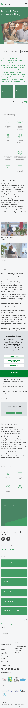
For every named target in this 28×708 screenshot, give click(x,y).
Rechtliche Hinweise (14, 373)
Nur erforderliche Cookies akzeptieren (14, 361)
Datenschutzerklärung (14, 372)
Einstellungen (13, 365)
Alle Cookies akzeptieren (14, 356)
